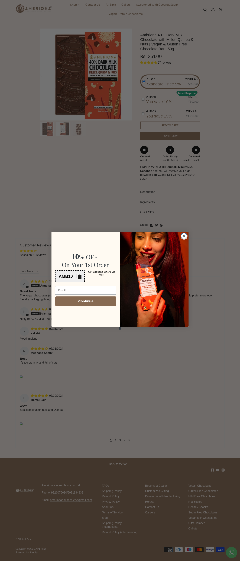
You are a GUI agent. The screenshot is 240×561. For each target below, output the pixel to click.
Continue (85, 301)
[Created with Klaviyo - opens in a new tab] (120, 328)
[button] (70, 276)
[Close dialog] (184, 236)
